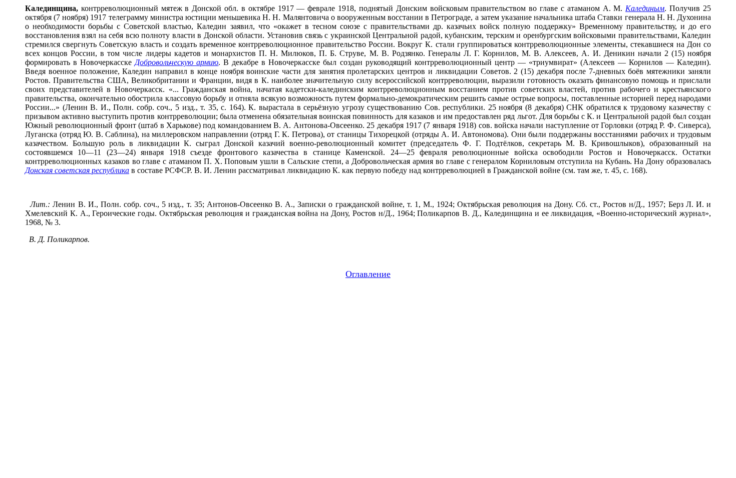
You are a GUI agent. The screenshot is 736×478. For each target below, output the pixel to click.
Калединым (644, 8)
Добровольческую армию (176, 62)
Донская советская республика (77, 170)
